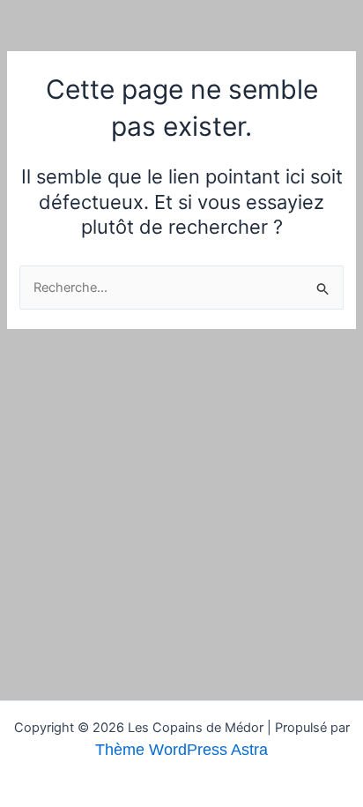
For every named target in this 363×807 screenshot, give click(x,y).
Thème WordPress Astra (181, 749)
